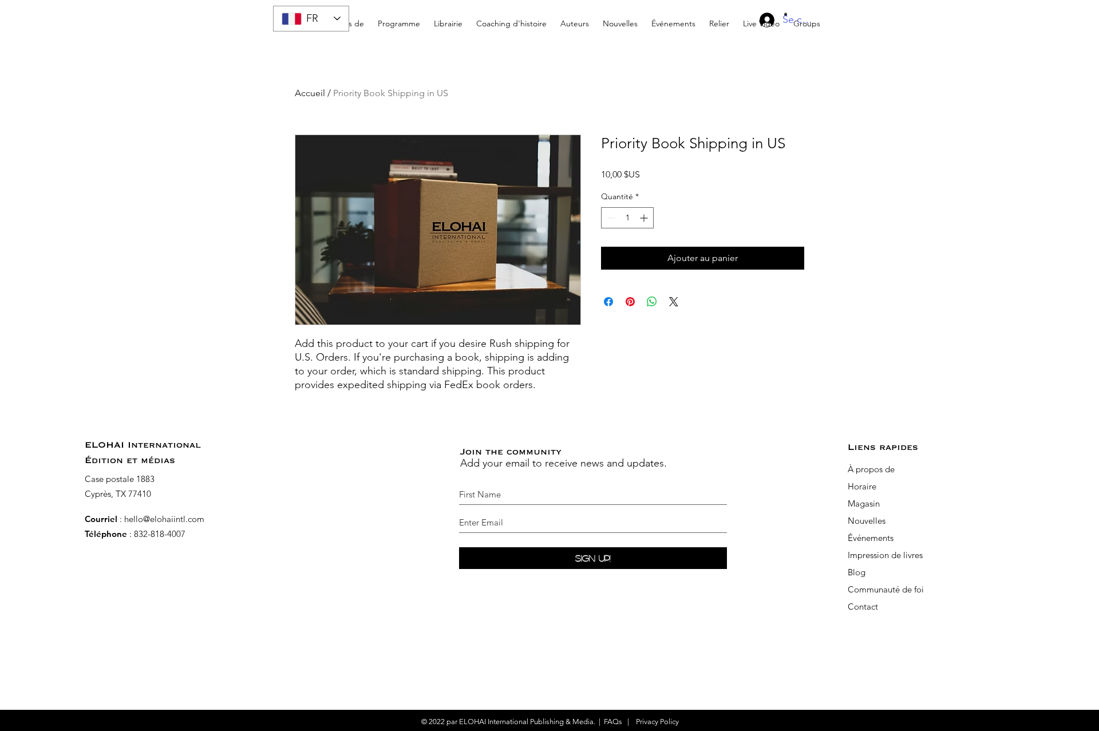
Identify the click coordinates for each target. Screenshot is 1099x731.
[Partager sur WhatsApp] (652, 302)
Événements (871, 537)
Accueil (310, 93)
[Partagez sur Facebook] (608, 302)
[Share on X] (674, 302)
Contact (863, 606)
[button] (511, 18)
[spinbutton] (627, 218)
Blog (856, 572)
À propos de (871, 469)
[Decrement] (610, 218)
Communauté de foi (886, 589)
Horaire (863, 486)
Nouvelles (866, 520)
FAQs (613, 721)
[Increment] (645, 218)
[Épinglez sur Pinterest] (630, 302)
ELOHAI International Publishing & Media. (527, 721)
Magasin (864, 503)
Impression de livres (885, 555)
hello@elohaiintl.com (164, 518)
